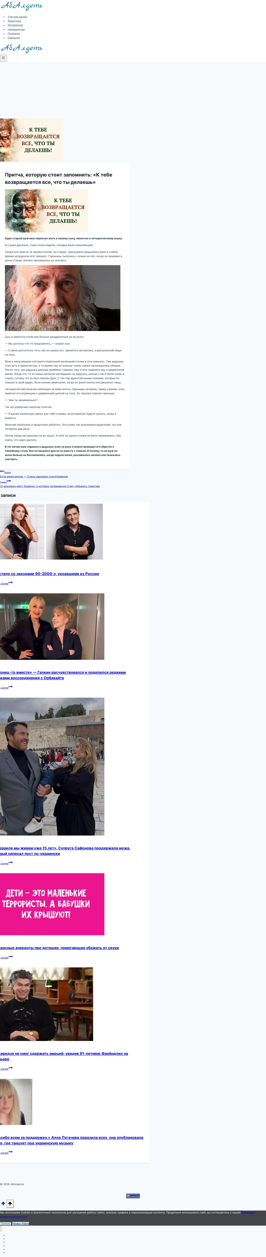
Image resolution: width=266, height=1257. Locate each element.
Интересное (15, 25)
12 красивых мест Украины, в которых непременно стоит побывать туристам (50, 484)
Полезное (14, 33)
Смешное (14, 37)
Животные (14, 20)
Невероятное (16, 29)
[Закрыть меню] (1, 1228)
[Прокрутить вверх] (3, 1204)
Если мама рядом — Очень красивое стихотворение (34, 474)
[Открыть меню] (3, 58)
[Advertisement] (133, 84)
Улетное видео (17, 16)
